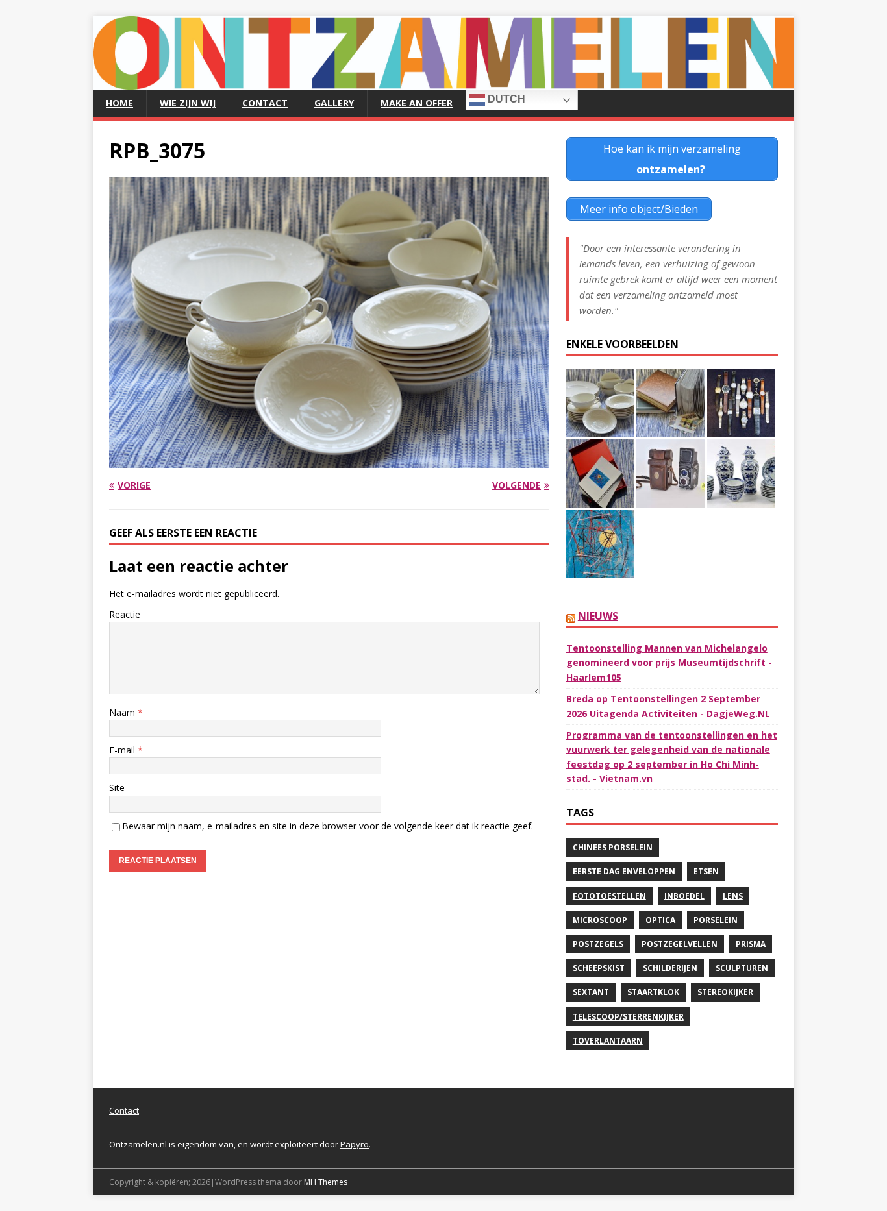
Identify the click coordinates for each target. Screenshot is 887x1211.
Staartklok (653, 991)
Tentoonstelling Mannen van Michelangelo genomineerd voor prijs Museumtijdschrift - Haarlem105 (669, 662)
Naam (123, 712)
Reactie (124, 614)
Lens (733, 895)
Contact (265, 103)
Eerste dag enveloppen (624, 871)
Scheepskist (599, 967)
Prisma (751, 943)
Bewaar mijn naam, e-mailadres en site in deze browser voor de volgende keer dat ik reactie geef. (327, 826)
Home (119, 103)
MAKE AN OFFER (417, 103)
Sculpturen (742, 967)
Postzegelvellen (680, 943)
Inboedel (684, 895)
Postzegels (598, 943)
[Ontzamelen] (443, 82)
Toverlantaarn (608, 1040)
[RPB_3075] (329, 460)
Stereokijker (725, 991)
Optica (660, 919)
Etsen (706, 871)
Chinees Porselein (613, 847)
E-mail (123, 750)
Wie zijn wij (188, 103)
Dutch (505, 98)
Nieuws (598, 616)
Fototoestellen (609, 895)
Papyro (354, 1144)
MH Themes (325, 1182)
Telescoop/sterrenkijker (628, 1016)
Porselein (715, 919)
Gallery (334, 103)
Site (117, 787)
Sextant (591, 991)
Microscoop (600, 919)
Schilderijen (670, 967)
